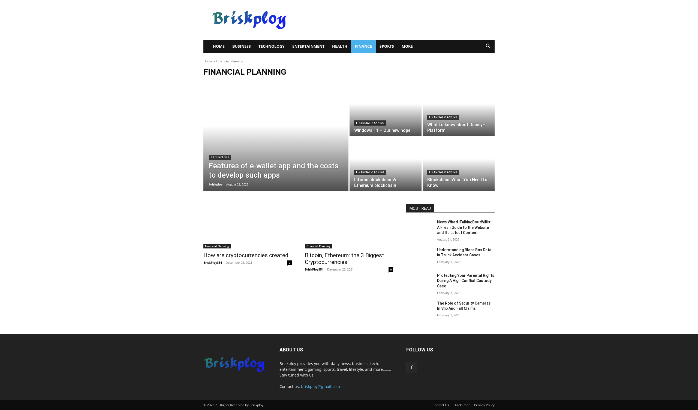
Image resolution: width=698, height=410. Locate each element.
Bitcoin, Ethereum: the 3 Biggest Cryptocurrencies (344, 258)
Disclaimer (461, 405)
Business (241, 46)
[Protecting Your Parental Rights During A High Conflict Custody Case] (419, 282)
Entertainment (308, 46)
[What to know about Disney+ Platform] (459, 109)
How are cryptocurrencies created (245, 255)
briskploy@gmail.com (320, 386)
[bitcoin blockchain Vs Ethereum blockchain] (386, 164)
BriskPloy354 (212, 262)
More (407, 46)
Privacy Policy (484, 405)
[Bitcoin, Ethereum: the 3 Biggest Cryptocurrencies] (349, 226)
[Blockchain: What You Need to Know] (459, 164)
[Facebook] (411, 367)
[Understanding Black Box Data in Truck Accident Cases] (419, 256)
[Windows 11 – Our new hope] (386, 109)
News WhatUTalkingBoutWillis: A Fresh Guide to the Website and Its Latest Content (464, 227)
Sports (387, 46)
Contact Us (440, 405)
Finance (363, 46)
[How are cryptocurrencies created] (247, 226)
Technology (271, 46)
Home (219, 46)
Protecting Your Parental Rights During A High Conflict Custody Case (465, 280)
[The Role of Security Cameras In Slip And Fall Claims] (419, 310)
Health (339, 46)
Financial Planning (370, 123)
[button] (488, 46)
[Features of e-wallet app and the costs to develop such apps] (275, 136)
